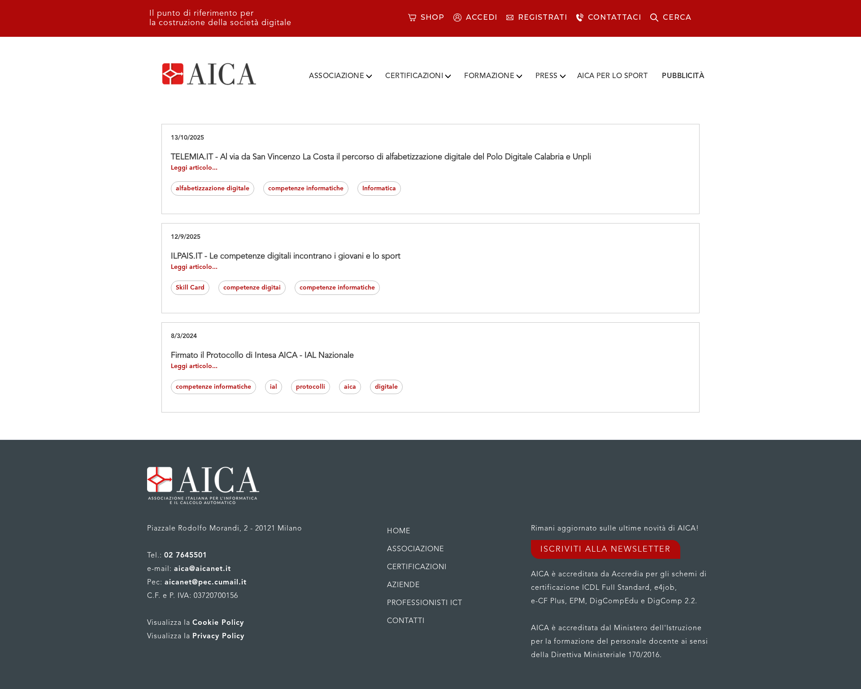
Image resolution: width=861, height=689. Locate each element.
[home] (223, 74)
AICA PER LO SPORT (612, 76)
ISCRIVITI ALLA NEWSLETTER (605, 549)
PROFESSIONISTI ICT (424, 603)
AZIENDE (403, 585)
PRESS (546, 76)
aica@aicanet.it (202, 569)
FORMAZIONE (489, 76)
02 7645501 (185, 555)
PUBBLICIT (683, 76)
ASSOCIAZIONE (336, 76)
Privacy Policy (218, 636)
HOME (398, 531)
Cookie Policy (218, 623)
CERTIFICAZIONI (414, 76)
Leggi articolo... (194, 168)
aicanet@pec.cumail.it (206, 582)
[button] (340, 74)
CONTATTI (406, 621)
